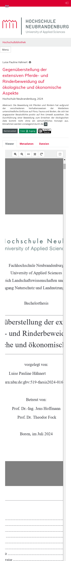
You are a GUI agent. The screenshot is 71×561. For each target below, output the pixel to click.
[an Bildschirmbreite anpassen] (28, 154)
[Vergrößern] (15, 154)
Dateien (44, 143)
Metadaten (27, 143)
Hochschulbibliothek (14, 42)
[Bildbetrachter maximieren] (60, 154)
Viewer (9, 143)
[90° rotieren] (41, 154)
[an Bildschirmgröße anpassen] (35, 154)
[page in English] (7, 6)
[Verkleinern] (21, 154)
